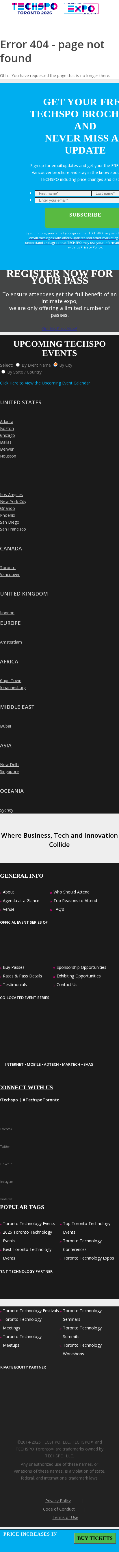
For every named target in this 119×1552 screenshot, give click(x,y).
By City (65, 365)
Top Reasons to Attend (75, 900)
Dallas (6, 442)
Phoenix (7, 515)
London (7, 612)
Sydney (6, 810)
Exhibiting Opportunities (79, 976)
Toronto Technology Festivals (31, 1310)
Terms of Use (65, 1517)
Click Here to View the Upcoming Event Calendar (45, 383)
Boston (7, 428)
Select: (6, 365)
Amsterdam (11, 642)
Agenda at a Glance (21, 900)
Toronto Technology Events (29, 1223)
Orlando (7, 508)
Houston (8, 456)
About (8, 892)
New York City (13, 501)
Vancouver (10, 574)
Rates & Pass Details (22, 976)
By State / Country (24, 372)
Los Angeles (11, 494)
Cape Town (10, 680)
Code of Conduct (59, 1509)
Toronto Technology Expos (88, 1258)
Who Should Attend (71, 892)
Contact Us (67, 984)
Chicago (7, 435)
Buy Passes (14, 967)
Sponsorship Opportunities (81, 967)
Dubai (5, 726)
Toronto (8, 567)
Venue (8, 909)
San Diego (9, 522)
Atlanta (6, 421)
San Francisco (13, 529)
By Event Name (36, 365)
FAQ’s (58, 909)
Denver (7, 449)
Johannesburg (13, 687)
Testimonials (15, 984)
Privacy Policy (58, 1500)
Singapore (9, 771)
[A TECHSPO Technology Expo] (41, 1055)
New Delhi (9, 764)
